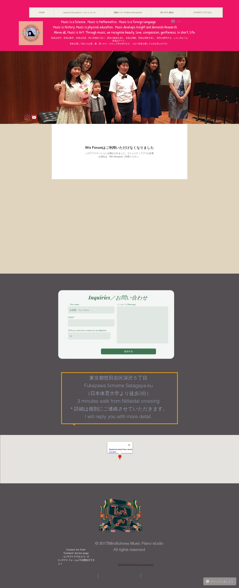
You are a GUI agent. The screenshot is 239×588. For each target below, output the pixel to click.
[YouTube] (34, 117)
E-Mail (70, 317)
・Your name (73, 304)
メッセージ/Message (126, 304)
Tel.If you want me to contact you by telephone (87, 330)
